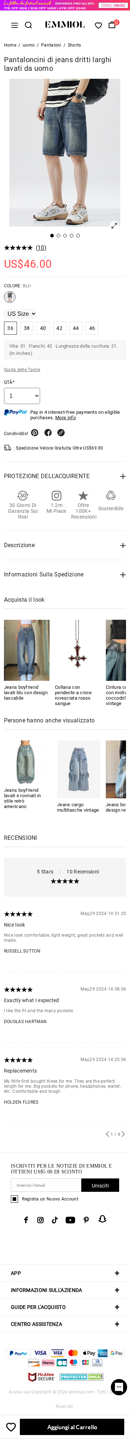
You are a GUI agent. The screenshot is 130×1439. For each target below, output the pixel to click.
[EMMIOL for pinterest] (86, 1220)
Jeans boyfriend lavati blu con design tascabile (26, 692)
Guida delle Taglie (22, 369)
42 (59, 328)
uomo (29, 45)
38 (27, 328)
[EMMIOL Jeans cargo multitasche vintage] (78, 768)
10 (41, 247)
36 (10, 328)
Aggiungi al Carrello (72, 1426)
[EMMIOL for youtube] (70, 1220)
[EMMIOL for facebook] (26, 1220)
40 (43, 328)
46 (92, 328)
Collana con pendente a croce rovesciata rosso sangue (73, 695)
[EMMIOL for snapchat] (102, 1219)
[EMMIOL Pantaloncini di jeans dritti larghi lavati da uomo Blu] (9, 300)
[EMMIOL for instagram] (40, 1220)
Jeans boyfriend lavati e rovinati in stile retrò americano (22, 798)
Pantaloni (51, 45)
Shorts (74, 45)
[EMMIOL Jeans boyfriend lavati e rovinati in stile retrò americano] (25, 761)
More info (65, 417)
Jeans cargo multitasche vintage (78, 807)
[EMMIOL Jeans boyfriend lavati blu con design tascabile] (26, 650)
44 (76, 328)
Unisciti (100, 1186)
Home (10, 45)
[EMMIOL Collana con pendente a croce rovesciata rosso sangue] (77, 650)
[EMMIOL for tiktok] (54, 1220)
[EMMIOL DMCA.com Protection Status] (81, 1381)
